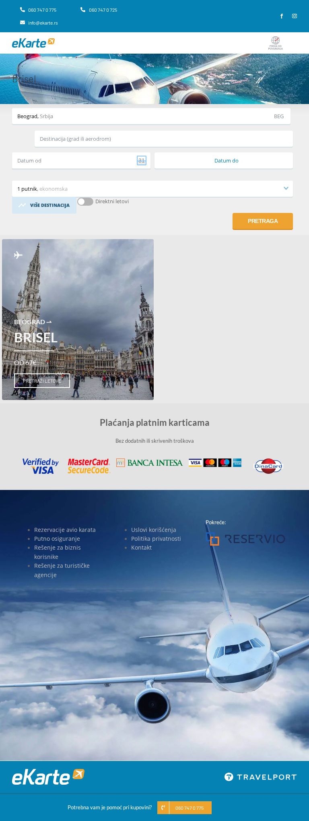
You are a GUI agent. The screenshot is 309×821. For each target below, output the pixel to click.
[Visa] (41, 461)
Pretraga (263, 221)
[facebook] (281, 16)
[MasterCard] (89, 461)
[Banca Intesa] (149, 461)
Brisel (36, 337)
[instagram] (294, 16)
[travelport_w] (261, 775)
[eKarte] (33, 41)
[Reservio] (245, 534)
